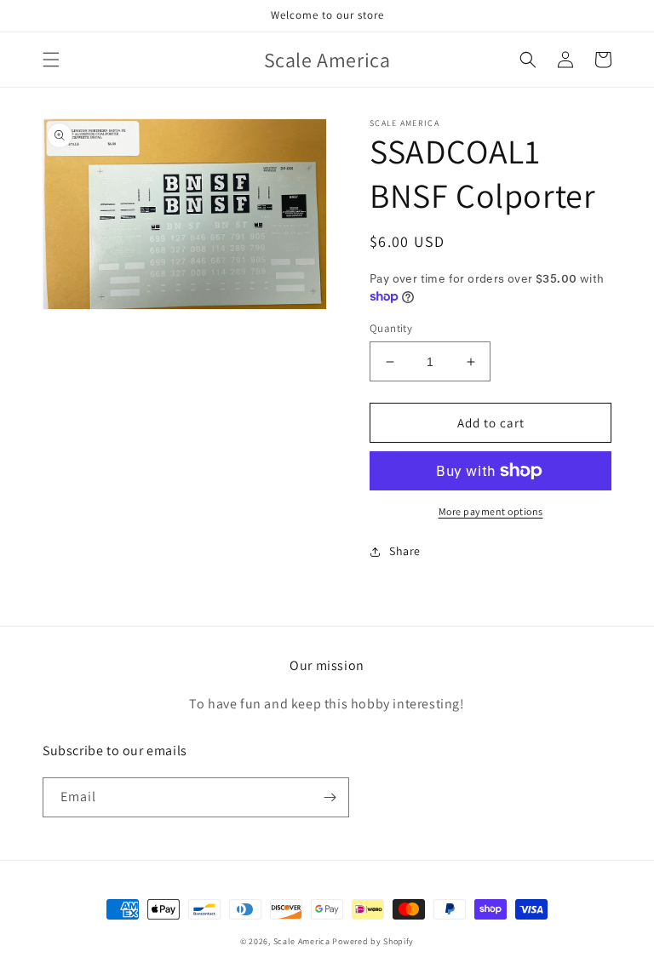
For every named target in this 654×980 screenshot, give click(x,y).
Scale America (301, 941)
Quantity (391, 328)
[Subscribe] (329, 797)
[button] (51, 59)
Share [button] (405, 551)
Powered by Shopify (373, 941)
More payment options (491, 511)
